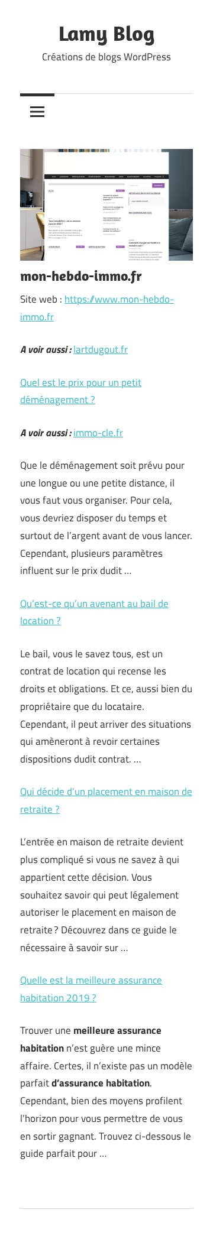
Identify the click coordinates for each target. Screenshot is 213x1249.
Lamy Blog (106, 33)
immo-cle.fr (98, 432)
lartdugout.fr (100, 349)
